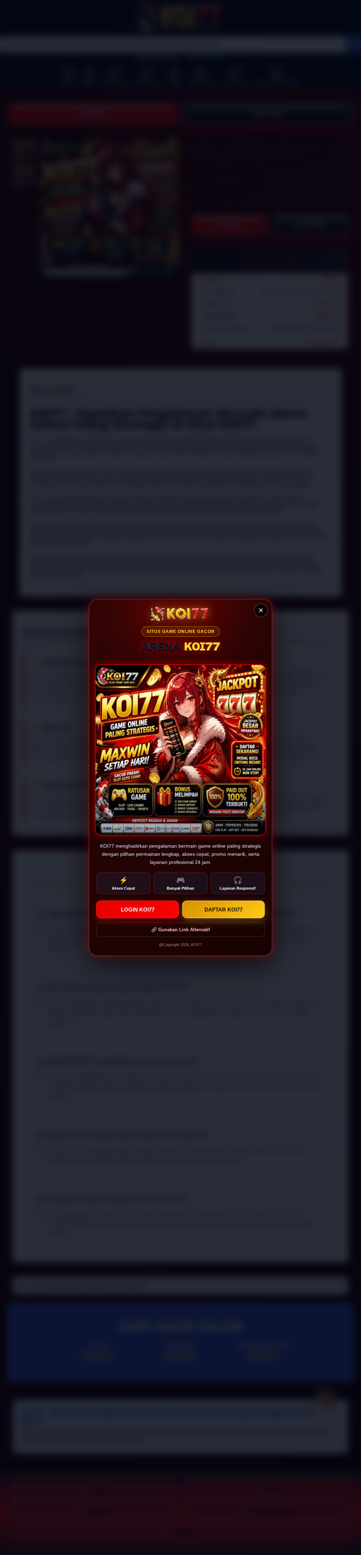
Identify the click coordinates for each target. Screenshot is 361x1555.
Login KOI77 (137, 910)
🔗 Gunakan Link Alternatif (180, 929)
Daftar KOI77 (223, 910)
